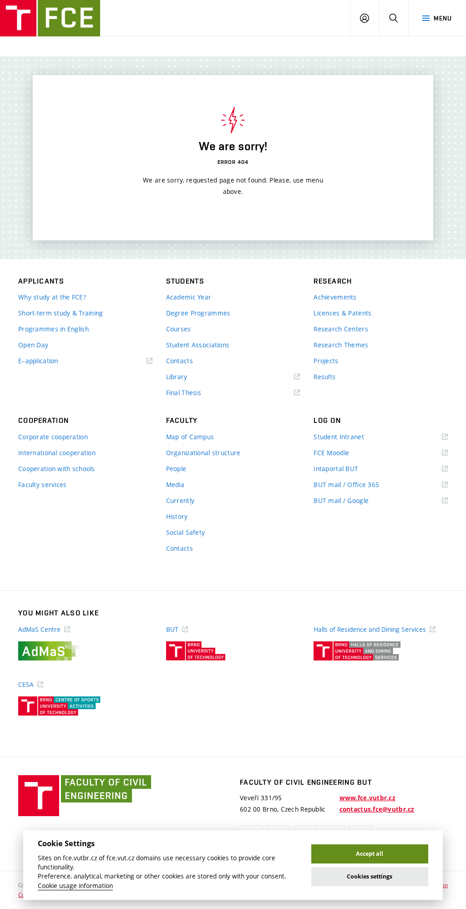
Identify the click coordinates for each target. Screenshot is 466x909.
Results (324, 376)
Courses (178, 329)
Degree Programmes (198, 313)
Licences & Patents (342, 313)
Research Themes (341, 344)
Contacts (179, 360)
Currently (180, 500)
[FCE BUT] (50, 18)
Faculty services (42, 484)
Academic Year (189, 297)
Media (175, 484)
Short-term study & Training (60, 313)
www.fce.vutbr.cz (367, 798)
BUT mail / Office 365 (359, 485)
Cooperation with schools (56, 468)
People (176, 468)
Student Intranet (352, 437)
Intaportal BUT (349, 469)
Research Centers (341, 329)
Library (190, 377)
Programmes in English (53, 329)
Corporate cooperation (53, 436)
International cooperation (57, 452)
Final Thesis (197, 393)
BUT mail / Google (354, 501)
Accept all (369, 854)
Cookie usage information (75, 886)
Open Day (33, 344)
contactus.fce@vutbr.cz (377, 809)
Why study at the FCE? (52, 297)
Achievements (335, 297)
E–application (51, 361)
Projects (326, 360)
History (177, 516)
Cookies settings (369, 876)
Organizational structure (203, 452)
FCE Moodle (344, 453)
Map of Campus (190, 436)
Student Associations (198, 344)
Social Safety (185, 532)
